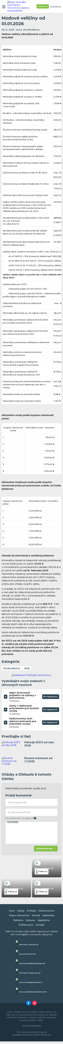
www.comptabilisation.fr (30, 982)
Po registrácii (50, 697)
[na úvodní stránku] (19, 6)
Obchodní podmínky (31, 1026)
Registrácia (55, 6)
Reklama (18, 920)
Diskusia (30, 920)
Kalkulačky (48, 915)
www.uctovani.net (27, 954)
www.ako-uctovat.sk (28, 944)
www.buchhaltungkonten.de (32, 963)
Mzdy (27, 668)
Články (20, 911)
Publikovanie (26, 925)
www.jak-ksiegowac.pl (29, 973)
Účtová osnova (46, 911)
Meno (17, 802)
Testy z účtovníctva (19, 915)
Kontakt (40, 925)
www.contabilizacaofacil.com (33, 992)
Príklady (31, 911)
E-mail (19, 812)
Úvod (12, 911)
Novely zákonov (11, 668)
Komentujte (12, 822)
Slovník (36, 915)
